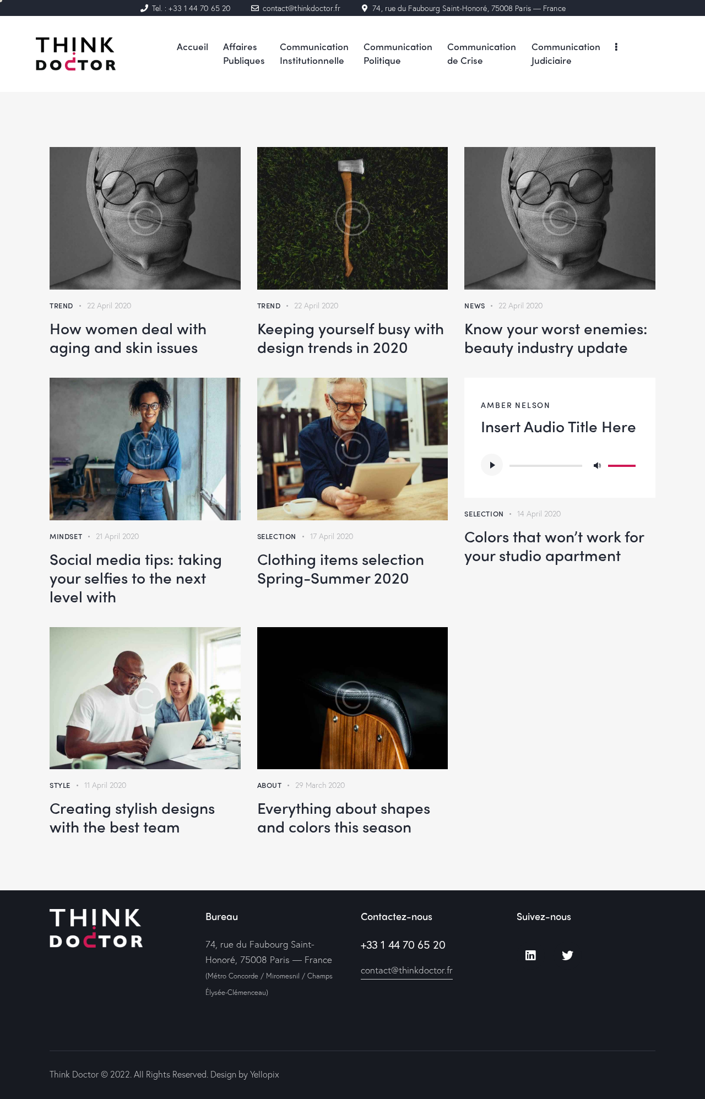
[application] (560, 464)
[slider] (623, 464)
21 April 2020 (117, 536)
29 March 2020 (320, 785)
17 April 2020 (331, 536)
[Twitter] (568, 956)
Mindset (66, 536)
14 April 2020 (539, 513)
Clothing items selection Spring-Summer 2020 (340, 567)
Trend (61, 305)
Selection (276, 536)
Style (60, 785)
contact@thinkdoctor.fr (407, 970)
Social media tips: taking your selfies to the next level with (136, 577)
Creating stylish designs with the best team (132, 816)
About (269, 785)
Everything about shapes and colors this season (343, 816)
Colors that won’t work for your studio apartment (554, 545)
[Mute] (597, 465)
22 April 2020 (109, 305)
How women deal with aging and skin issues (128, 337)
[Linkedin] (531, 956)
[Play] (492, 465)
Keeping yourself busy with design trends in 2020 (350, 337)
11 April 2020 (105, 785)
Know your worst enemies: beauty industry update (556, 337)
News (474, 305)
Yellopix (264, 1074)
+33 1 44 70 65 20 (403, 944)
